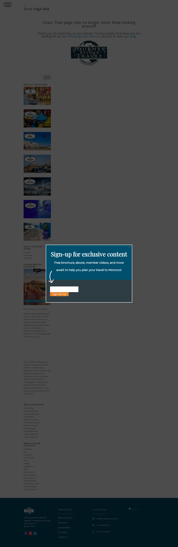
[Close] (130, 247)
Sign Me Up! (59, 294)
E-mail (53, 285)
